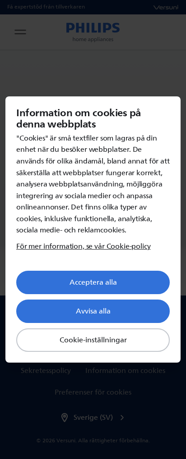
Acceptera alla (93, 282)
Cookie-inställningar (93, 340)
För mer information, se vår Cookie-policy (83, 246)
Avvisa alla (93, 311)
